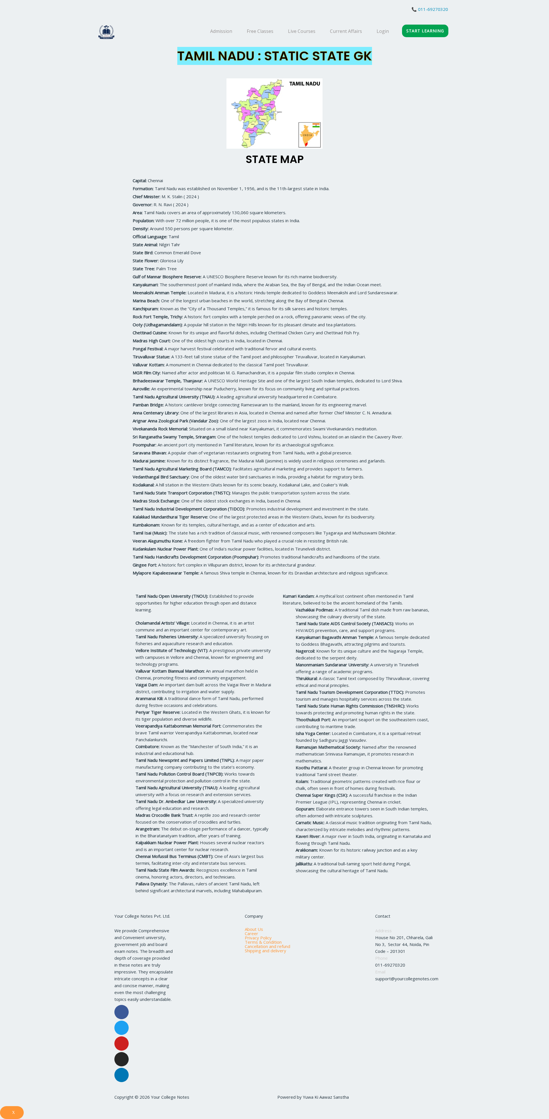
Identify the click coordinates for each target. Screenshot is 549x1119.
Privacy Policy (258, 938)
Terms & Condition (263, 942)
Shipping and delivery (265, 951)
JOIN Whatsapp (121, 10)
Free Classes (260, 31)
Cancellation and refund (267, 946)
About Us (254, 929)
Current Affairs (346, 31)
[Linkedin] (121, 1075)
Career (251, 933)
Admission (221, 31)
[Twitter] (121, 1028)
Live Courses (301, 31)
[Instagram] (121, 1059)
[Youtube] (121, 1043)
